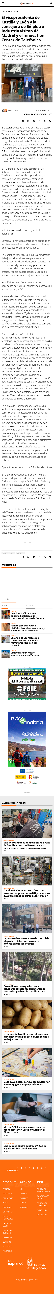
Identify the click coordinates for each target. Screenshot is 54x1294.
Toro (5, 1202)
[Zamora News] (27, 3)
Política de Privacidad (42, 1204)
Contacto (42, 1214)
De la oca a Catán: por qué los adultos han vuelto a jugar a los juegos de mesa (27, 1083)
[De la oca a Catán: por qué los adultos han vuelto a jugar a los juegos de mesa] (27, 1062)
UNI (21, 1189)
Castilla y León (10, 11)
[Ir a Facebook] (22, 1168)
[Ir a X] (30, 1168)
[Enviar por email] (22, 121)
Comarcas (8, 1212)
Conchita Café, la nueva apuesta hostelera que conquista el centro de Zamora (27, 616)
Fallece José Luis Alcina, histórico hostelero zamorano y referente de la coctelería (28, 628)
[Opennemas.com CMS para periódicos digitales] (27, 1279)
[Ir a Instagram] (34, 1168)
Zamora (6, 1189)
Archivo (24, 1207)
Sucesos (7, 1242)
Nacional (7, 1246)
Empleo (5, 553)
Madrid (12, 553)
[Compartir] (28, 121)
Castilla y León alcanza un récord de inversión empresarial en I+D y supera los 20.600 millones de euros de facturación (27, 893)
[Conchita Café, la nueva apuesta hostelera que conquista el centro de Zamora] (6, 614)
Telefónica (20, 553)
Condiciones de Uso (43, 1197)
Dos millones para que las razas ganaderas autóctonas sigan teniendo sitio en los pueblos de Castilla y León (24, 988)
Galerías (24, 1198)
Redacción (13, 110)
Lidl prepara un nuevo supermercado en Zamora (25, 654)
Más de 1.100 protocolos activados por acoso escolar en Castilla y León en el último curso (25, 1129)
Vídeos (23, 1202)
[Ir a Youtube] (42, 1168)
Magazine (7, 1251)
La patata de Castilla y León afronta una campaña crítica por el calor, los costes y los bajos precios (26, 1036)
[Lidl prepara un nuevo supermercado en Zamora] (6, 654)
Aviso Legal (42, 1210)
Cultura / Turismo (7, 1231)
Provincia (7, 1193)
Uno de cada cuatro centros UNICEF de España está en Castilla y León (25, 1147)
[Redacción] (4, 110)
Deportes (7, 1237)
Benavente (8, 1198)
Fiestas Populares (8, 1217)
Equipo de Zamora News (43, 1190)
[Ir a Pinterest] (38, 1168)
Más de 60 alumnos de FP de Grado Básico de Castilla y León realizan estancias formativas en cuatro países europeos (27, 845)
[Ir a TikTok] (26, 1168)
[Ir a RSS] (46, 1168)
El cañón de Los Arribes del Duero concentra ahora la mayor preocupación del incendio (25, 641)
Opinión (24, 1193)
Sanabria (7, 1207)
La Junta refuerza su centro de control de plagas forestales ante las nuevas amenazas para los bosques (26, 941)
